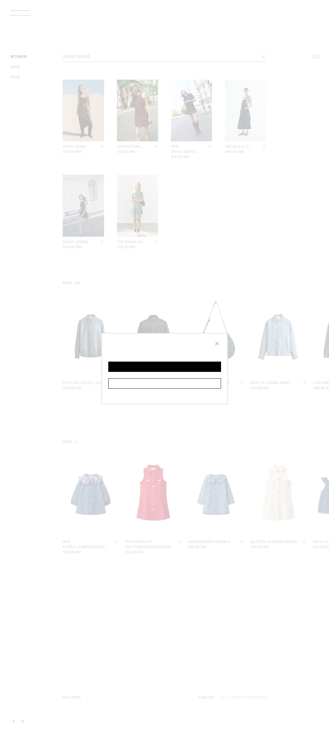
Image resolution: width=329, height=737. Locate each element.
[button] (164, 367)
